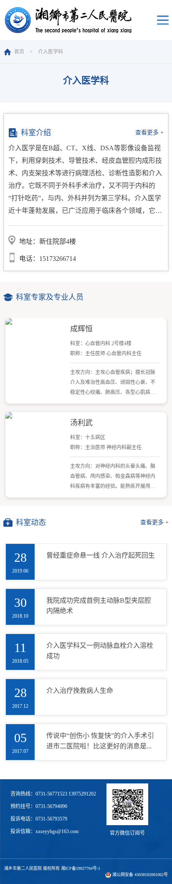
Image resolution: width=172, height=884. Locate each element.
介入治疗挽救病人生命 (79, 690)
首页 (19, 52)
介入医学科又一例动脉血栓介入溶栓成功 (99, 650)
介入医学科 (50, 52)
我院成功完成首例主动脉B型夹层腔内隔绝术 (98, 605)
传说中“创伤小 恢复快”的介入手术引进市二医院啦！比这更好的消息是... (100, 741)
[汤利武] (35, 415)
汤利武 (81, 423)
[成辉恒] (35, 321)
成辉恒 (81, 329)
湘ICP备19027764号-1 (80, 868)
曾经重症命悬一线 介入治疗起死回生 (100, 555)
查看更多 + (149, 132)
